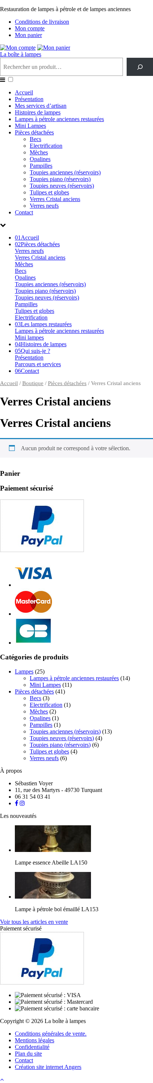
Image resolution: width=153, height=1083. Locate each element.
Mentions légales (34, 1040)
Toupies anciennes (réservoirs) (65, 172)
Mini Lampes (30, 126)
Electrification (46, 146)
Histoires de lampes (38, 112)
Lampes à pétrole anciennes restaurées (59, 119)
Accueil (24, 92)
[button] (10, 79)
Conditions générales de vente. (51, 1033)
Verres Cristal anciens (55, 199)
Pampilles (41, 166)
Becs (35, 139)
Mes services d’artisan (40, 106)
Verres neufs (44, 206)
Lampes (24, 671)
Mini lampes (29, 337)
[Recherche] (140, 67)
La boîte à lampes (20, 54)
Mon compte (30, 28)
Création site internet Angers (48, 1067)
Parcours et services (38, 364)
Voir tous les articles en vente (34, 922)
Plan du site (28, 1053)
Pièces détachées (34, 132)
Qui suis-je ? (32, 351)
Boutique (32, 383)
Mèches (39, 152)
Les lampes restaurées (43, 324)
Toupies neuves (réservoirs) (62, 186)
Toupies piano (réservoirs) (60, 179)
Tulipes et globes (49, 192)
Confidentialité (32, 1047)
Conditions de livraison (42, 22)
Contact (24, 212)
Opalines (40, 159)
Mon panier (28, 35)
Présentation (29, 99)
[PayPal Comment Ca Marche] (42, 550)
